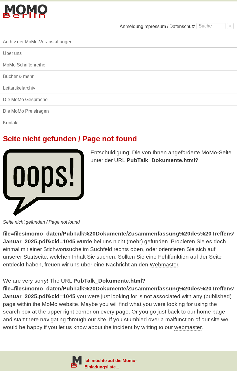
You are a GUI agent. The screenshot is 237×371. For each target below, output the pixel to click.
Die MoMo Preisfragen (26, 111)
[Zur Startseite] (25, 11)
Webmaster (164, 264)
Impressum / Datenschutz (169, 26)
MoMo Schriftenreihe (24, 64)
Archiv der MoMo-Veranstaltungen (38, 41)
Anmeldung (131, 26)
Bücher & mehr (18, 76)
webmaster (187, 327)
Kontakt (10, 122)
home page (211, 312)
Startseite (35, 257)
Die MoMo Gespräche (25, 99)
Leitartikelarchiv (19, 88)
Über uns (12, 53)
